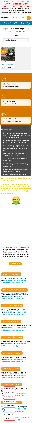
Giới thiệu (10, 23)
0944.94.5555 (10, 401)
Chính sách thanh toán (10, 220)
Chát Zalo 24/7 (10, 405)
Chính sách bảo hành (10, 239)
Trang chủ (4, 23)
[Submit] (29, 18)
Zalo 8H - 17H (10, 410)
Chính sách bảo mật (9, 227)
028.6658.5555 (10, 388)
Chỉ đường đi (9, 418)
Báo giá (28, 23)
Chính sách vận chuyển (10, 223)
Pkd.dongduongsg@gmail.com (13, 282)
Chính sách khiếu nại (10, 233)
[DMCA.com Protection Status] (16, 200)
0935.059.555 (10, 392)
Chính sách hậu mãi (9, 230)
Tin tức (16, 23)
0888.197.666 (10, 397)
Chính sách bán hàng (10, 217)
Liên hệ (22, 23)
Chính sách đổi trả (9, 236)
